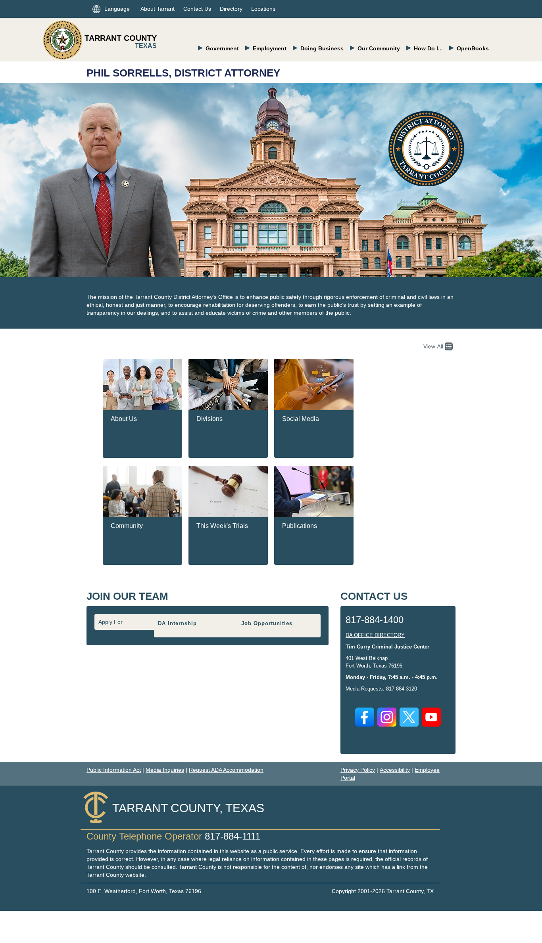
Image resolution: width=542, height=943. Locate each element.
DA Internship (177, 623)
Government (222, 48)
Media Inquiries (165, 770)
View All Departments (436, 346)
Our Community (378, 48)
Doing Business (322, 48)
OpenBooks (473, 48)
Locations (263, 9)
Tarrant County (121, 38)
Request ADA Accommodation (226, 770)
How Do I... (428, 48)
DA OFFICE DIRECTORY (375, 635)
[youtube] (431, 717)
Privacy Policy (357, 770)
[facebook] (364, 717)
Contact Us (197, 9)
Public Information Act (113, 770)
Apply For (110, 622)
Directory (231, 9)
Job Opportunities (266, 623)
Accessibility (395, 770)
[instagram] (386, 717)
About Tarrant (157, 9)
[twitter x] (409, 717)
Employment (269, 48)
